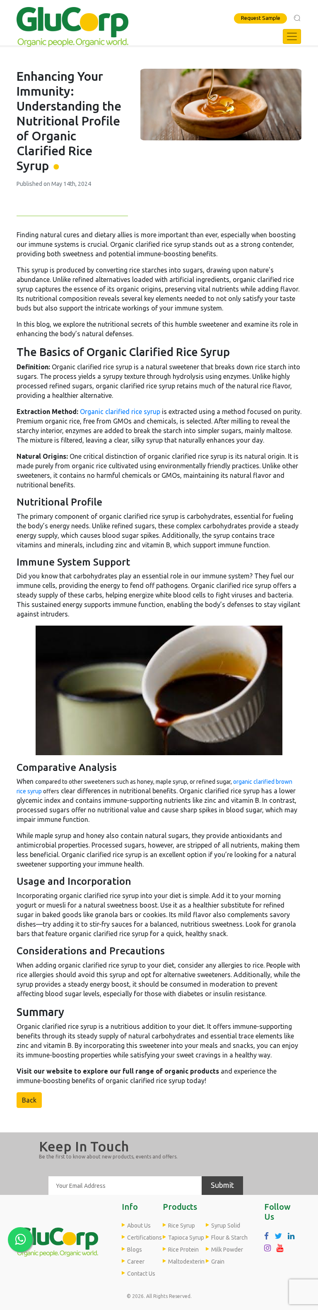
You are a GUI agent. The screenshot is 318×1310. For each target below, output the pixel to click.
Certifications (144, 1237)
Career (136, 1261)
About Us (139, 1225)
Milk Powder (227, 1249)
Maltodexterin (186, 1261)
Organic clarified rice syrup (120, 411)
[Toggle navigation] (292, 36)
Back (29, 1100)
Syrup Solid (225, 1225)
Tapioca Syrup (186, 1237)
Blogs (134, 1249)
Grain (217, 1261)
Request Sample (260, 18)
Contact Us (141, 1273)
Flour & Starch (229, 1237)
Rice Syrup (181, 1225)
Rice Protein (183, 1249)
